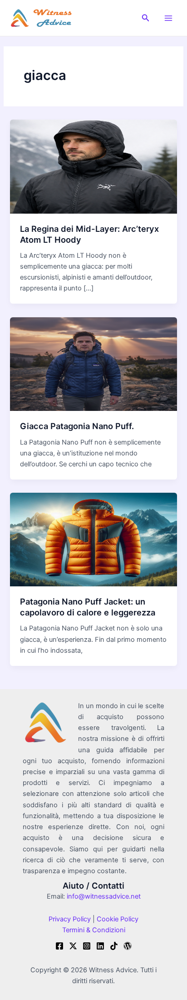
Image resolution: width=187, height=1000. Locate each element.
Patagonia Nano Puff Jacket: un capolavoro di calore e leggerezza (87, 606)
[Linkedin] (100, 946)
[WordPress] (127, 946)
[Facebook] (59, 946)
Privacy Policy (70, 919)
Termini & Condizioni (93, 930)
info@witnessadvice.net (104, 896)
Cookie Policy (116, 919)
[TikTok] (114, 946)
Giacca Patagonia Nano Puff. (77, 426)
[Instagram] (87, 946)
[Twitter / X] (73, 946)
